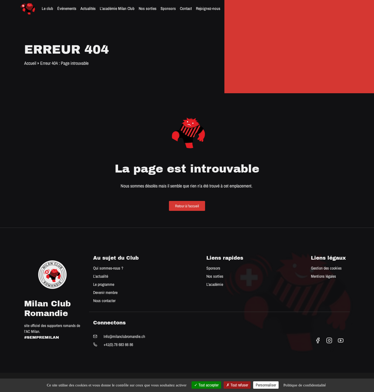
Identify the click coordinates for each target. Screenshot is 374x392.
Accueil (30, 63)
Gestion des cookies (326, 268)
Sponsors (168, 8)
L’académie (214, 284)
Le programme (103, 284)
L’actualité (100, 276)
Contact (186, 8)
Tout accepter (208, 385)
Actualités (88, 8)
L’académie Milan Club (117, 8)
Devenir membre (105, 292)
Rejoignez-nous (208, 8)
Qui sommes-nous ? (108, 268)
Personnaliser (266, 385)
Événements (66, 8)
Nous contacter (104, 300)
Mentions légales (323, 276)
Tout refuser (238, 385)
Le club (47, 8)
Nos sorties (147, 8)
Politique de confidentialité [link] (304, 385)
